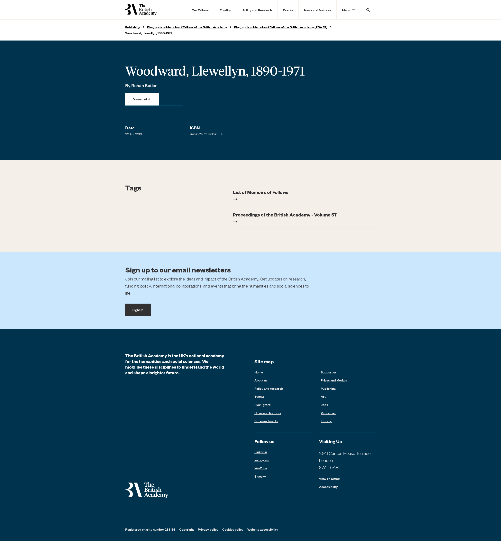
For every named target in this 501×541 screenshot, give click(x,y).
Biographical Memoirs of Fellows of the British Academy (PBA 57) (280, 27)
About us (260, 380)
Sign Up (137, 309)
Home (258, 372)
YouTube (260, 468)
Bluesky (260, 476)
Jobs (324, 404)
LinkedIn (260, 452)
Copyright (186, 529)
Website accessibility (262, 529)
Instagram (261, 460)
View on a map (329, 478)
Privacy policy (208, 529)
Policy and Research (257, 10)
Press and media (266, 421)
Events (288, 10)
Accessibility (328, 487)
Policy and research (268, 388)
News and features (317, 10)
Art (323, 396)
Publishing (132, 27)
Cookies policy (232, 529)
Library (326, 421)
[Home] (141, 9)
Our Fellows (200, 10)
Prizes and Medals (334, 380)
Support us (329, 372)
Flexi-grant (262, 404)
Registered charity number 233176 (150, 529)
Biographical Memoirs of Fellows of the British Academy (187, 27)
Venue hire (328, 413)
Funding (225, 10)
